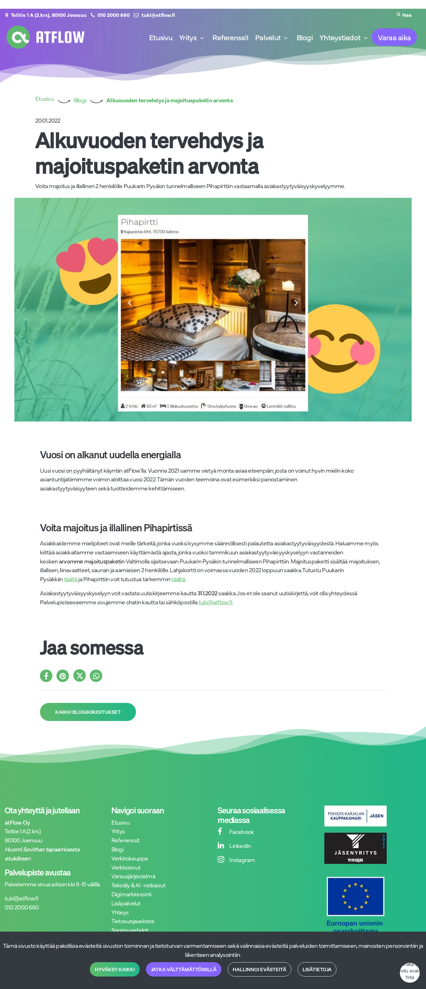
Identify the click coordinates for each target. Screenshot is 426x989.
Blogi (117, 849)
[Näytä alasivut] (202, 38)
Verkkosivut (126, 867)
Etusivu (120, 822)
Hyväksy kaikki (115, 969)
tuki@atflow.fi (158, 14)
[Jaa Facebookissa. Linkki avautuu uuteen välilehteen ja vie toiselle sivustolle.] (48, 676)
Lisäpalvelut (126, 903)
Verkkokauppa (129, 858)
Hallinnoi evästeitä (259, 969)
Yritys (118, 830)
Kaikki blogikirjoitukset (88, 712)
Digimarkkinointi (131, 893)
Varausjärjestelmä (133, 875)
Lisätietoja (317, 969)
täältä (71, 578)
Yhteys (120, 912)
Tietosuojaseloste (132, 920)
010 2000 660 (114, 14)
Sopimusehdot (129, 929)
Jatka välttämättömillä (183, 969)
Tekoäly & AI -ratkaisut (138, 884)
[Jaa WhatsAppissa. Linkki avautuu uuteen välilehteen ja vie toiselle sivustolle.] (97, 676)
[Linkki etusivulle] (46, 37)
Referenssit (125, 840)
